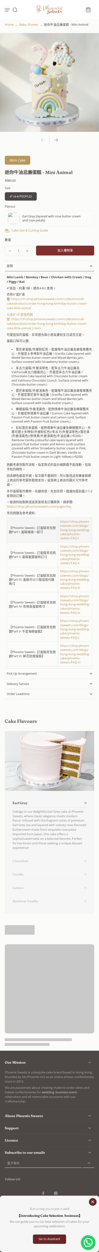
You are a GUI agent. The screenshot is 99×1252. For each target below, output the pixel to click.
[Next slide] (56, 140)
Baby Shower (28, 25)
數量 (8, 240)
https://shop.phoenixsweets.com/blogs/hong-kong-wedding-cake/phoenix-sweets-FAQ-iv (75, 604)
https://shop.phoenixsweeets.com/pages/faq (39, 506)
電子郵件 (13, 1163)
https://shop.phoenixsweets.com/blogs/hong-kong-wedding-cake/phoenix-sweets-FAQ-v (75, 629)
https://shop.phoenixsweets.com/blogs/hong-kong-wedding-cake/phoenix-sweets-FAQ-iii (75, 579)
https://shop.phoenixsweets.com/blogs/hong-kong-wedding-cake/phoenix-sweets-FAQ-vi (75, 654)
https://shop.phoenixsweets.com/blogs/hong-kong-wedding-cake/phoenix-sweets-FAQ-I (75, 530)
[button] (65, 250)
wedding (48, 1092)
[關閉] (92, 1202)
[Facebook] (43, 1193)
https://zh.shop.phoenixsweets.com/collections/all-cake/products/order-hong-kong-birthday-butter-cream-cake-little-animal (47, 303)
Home (9, 25)
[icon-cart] (88, 9)
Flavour (10, 206)
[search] (15, 9)
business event (66, 1092)
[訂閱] (88, 1163)
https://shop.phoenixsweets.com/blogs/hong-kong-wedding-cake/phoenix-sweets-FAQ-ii (75, 555)
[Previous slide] (43, 140)
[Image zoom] (49, 82)
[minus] (10, 251)
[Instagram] (55, 1193)
